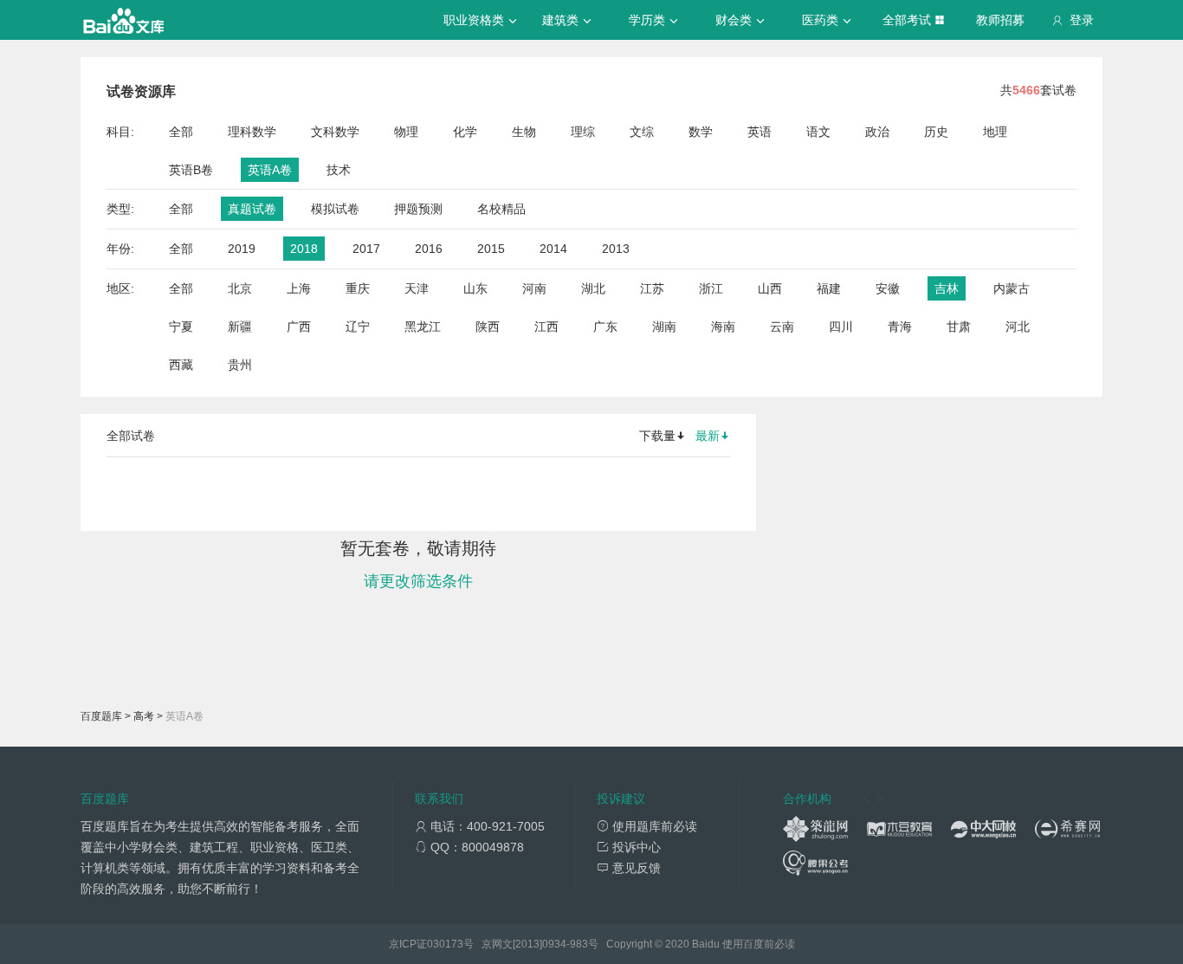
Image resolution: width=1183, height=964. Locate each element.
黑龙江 (422, 326)
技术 (338, 170)
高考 (143, 716)
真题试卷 (252, 209)
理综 (583, 132)
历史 (936, 132)
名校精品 (501, 209)
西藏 (181, 365)
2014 (553, 249)
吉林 (946, 288)
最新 (707, 436)
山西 (770, 288)
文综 (642, 132)
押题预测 (418, 209)
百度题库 (101, 716)
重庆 (358, 288)
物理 (406, 132)
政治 (877, 132)
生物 (524, 132)
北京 (240, 288)
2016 (429, 249)
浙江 (711, 288)
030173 (445, 944)
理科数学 (252, 132)
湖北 (593, 288)
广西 (299, 326)
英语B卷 (191, 170)
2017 (366, 249)
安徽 (888, 288)
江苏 (652, 288)
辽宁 (358, 326)
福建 (829, 288)
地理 (995, 132)
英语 (759, 132)
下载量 (657, 436)
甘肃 (959, 326)
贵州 (240, 365)
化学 (465, 132)
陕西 (487, 326)
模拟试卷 (335, 209)
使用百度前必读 (758, 944)
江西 (546, 326)
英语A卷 (270, 170)
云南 (782, 326)
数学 (700, 132)
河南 (534, 288)
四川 (841, 326)
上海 (299, 288)
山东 (475, 288)
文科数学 (335, 132)
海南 (723, 326)
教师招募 (1000, 20)
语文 (818, 132)
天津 (416, 288)
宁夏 (181, 326)
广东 (605, 326)
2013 (616, 249)
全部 (181, 132)
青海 (900, 326)
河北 (1017, 326)
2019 (241, 249)
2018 (304, 249)
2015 (491, 249)
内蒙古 (1011, 288)
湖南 (664, 326)
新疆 (240, 326)
